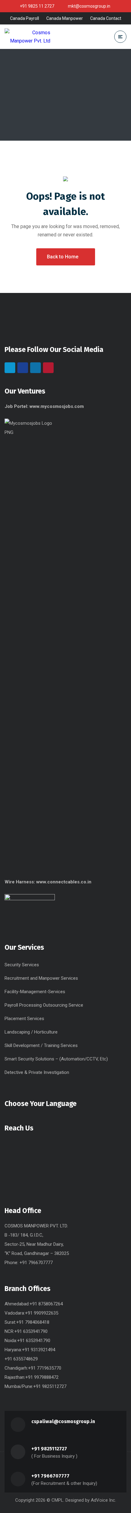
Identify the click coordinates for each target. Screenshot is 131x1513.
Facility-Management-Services (35, 991)
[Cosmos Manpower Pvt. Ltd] (27, 36)
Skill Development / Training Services (41, 1045)
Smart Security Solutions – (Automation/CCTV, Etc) (56, 1059)
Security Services (22, 964)
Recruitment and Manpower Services (41, 978)
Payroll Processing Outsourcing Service (44, 1005)
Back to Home (62, 257)
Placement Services (24, 1018)
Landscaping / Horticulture (31, 1032)
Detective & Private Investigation (37, 1072)
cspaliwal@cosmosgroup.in (63, 1421)
